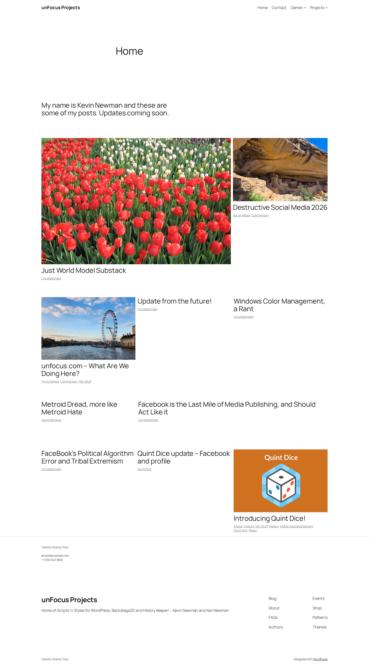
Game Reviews (51, 420)
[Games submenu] (305, 7)
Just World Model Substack (83, 270)
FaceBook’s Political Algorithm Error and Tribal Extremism (87, 457)
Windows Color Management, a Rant (279, 305)
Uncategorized (51, 278)
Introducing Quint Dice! (270, 518)
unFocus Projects (60, 7)
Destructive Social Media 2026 (280, 207)
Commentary (260, 215)
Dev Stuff (85, 381)
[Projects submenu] (326, 7)
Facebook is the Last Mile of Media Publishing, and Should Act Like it (226, 408)
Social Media (241, 215)
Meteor (273, 526)
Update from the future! (175, 301)
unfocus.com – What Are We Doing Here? (85, 369)
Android (249, 526)
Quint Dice (144, 469)
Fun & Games (50, 381)
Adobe (238, 526)
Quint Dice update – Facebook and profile (184, 457)
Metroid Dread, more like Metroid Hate (79, 408)
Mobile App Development (296, 526)
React (253, 530)
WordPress (320, 659)
